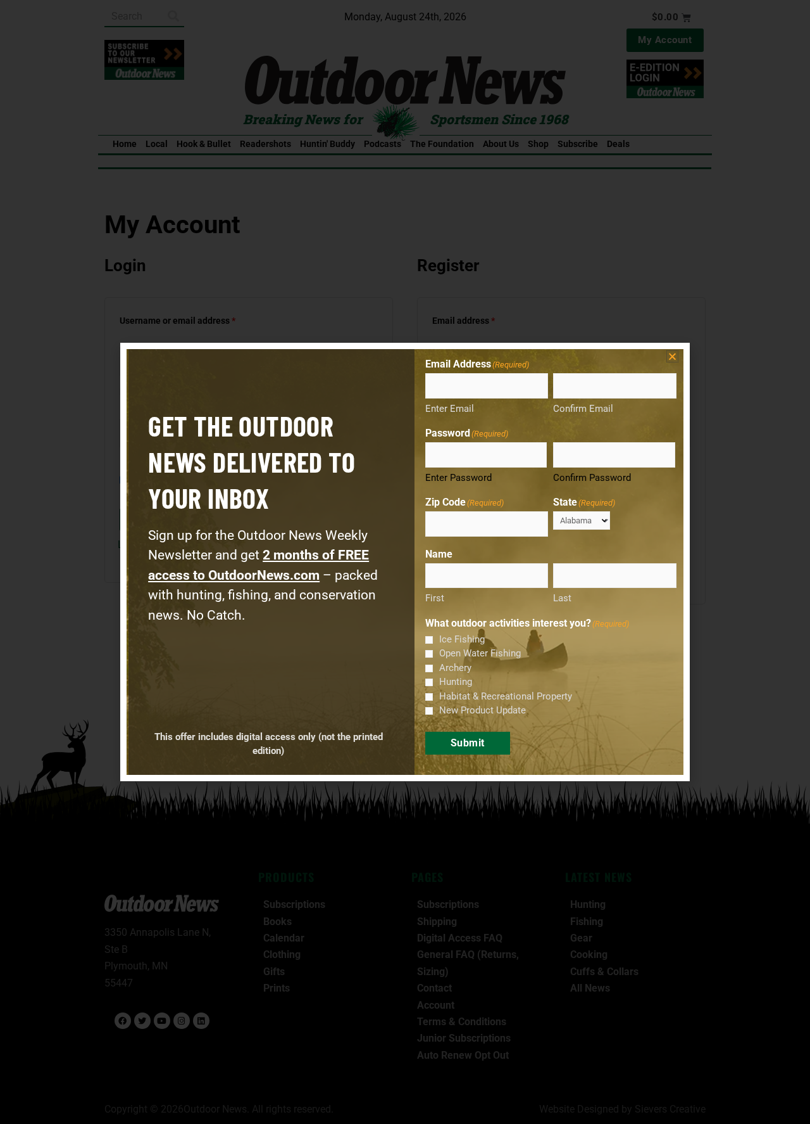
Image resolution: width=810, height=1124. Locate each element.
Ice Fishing (462, 639)
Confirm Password (592, 477)
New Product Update (482, 710)
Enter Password (458, 477)
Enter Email (449, 408)
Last (562, 598)
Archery (455, 668)
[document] (405, 562)
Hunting (455, 681)
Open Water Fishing (480, 653)
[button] (672, 356)
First (434, 598)
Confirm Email (583, 408)
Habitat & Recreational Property (505, 696)
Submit (468, 743)
